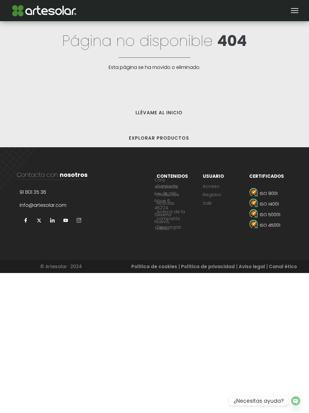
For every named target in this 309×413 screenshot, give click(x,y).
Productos (168, 194)
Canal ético (283, 266)
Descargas (169, 227)
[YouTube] (65, 220)
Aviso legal (252, 266)
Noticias (165, 203)
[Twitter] (38, 220)
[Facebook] (25, 220)
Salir (207, 203)
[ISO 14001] (270, 204)
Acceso (211, 186)
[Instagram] (78, 220)
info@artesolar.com (43, 205)
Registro (212, 194)
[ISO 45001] (270, 225)
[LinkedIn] (52, 220)
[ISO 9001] (270, 193)
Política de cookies (154, 266)
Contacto (167, 186)
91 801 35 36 (33, 192)
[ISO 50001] (270, 214)
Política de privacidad (208, 266)
